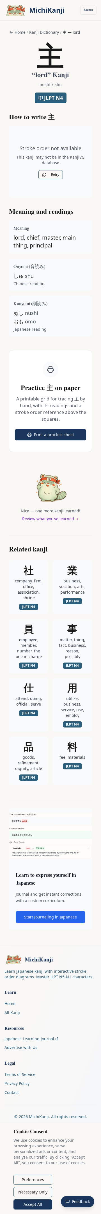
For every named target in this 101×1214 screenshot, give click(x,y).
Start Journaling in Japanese (50, 917)
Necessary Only (32, 1192)
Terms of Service (19, 1074)
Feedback (81, 1201)
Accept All (33, 1204)
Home (20, 32)
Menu (88, 10)
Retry (55, 174)
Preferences (33, 1179)
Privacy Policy (16, 1083)
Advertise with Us (20, 1047)
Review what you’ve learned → (50, 518)
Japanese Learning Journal (29, 1038)
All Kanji (12, 1012)
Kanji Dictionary (44, 32)
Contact (11, 1092)
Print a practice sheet (60, 436)
